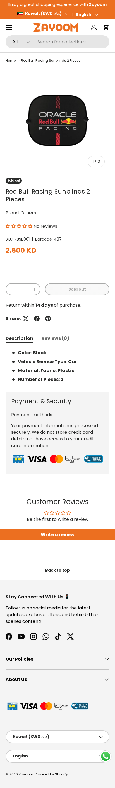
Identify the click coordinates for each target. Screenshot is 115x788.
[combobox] (57, 41)
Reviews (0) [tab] (55, 338)
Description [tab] (19, 338)
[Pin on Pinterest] (48, 318)
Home (11, 60)
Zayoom (26, 774)
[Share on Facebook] (36, 318)
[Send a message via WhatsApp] (105, 756)
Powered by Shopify (51, 774)
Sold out (77, 289)
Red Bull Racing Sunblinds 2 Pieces (50, 60)
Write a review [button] (58, 534)
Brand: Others (21, 213)
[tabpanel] (57, 366)
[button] (106, 27)
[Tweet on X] (25, 318)
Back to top (57, 570)
